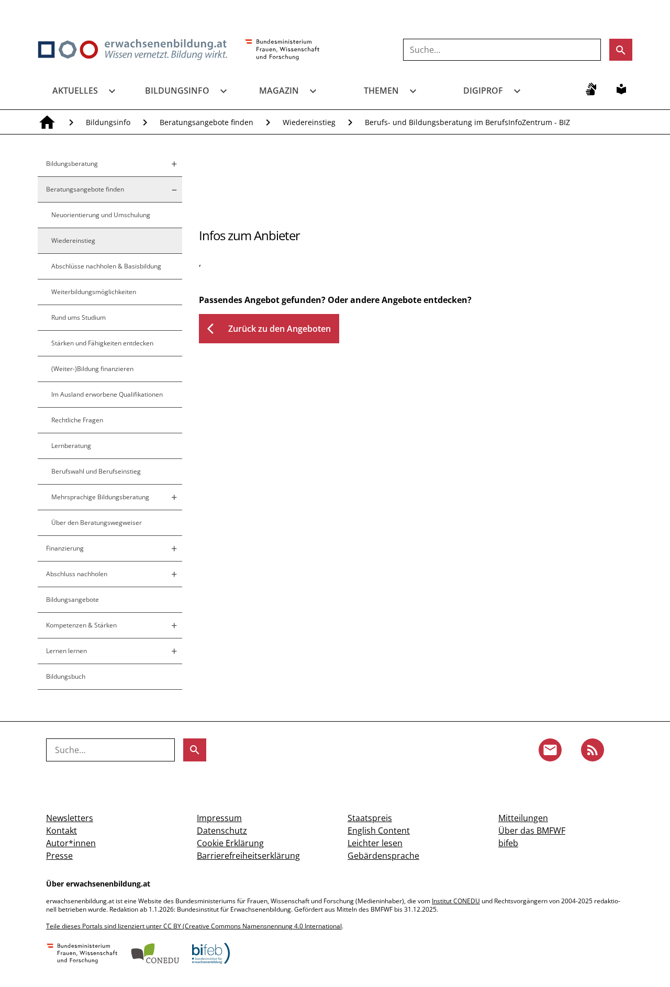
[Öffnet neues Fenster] (282, 50)
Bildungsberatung (72, 163)
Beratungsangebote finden (206, 122)
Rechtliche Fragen (77, 420)
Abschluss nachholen (76, 573)
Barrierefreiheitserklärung (248, 855)
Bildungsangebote (72, 599)
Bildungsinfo (177, 90)
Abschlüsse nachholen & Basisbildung (106, 266)
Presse (59, 855)
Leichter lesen (375, 843)
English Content (379, 830)
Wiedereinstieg (309, 122)
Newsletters (69, 818)
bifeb (508, 843)
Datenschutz (222, 830)
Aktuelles (75, 90)
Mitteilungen (523, 818)
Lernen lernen (66, 650)
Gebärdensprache (383, 855)
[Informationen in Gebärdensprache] (591, 89)
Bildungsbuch (65, 676)
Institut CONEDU (456, 900)
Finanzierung (65, 548)
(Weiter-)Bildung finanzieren (92, 368)
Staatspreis (370, 818)
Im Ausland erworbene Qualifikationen (107, 394)
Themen (381, 90)
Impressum (219, 818)
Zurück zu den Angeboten (269, 328)
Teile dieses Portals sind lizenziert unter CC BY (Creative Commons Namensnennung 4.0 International (194, 926)
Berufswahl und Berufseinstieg (96, 471)
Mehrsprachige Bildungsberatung (100, 496)
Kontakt (61, 830)
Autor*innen (71, 843)
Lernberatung (71, 445)
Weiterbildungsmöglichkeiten (93, 291)
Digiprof (483, 90)
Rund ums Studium (78, 317)
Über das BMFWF (531, 830)
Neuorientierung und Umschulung (100, 214)
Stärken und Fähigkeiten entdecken (102, 343)
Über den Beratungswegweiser (96, 522)
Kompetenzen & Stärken (81, 625)
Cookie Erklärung (230, 843)
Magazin (279, 90)
